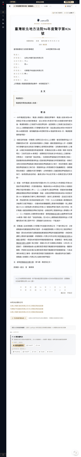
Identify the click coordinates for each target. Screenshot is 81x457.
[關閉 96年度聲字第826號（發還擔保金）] (38, 6)
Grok (38, 345)
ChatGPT (30, 345)
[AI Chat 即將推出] (74, 452)
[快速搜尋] (3, 7)
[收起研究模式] (75, 6)
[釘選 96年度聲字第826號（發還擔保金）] (36, 6)
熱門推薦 (13, 2)
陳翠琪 (45, 44)
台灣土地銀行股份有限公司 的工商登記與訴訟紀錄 (26, 306)
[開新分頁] (42, 6)
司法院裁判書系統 (19, 318)
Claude (42, 352)
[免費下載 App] (3, 454)
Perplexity (17, 352)
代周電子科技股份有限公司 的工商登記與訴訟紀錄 (26, 309)
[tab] (26, 6)
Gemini (51, 352)
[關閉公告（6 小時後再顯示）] (76, 2)
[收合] (10, 6)
